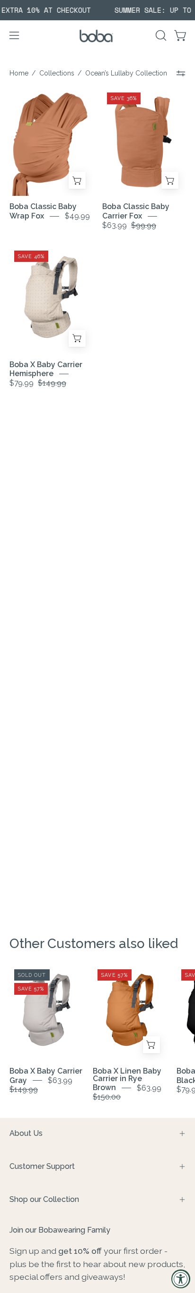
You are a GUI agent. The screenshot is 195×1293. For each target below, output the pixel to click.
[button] (160, 35)
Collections (56, 73)
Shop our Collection (44, 1199)
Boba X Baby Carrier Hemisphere (45, 369)
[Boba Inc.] (97, 35)
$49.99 (77, 215)
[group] (97, 10)
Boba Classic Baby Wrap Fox (43, 211)
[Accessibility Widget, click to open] (180, 1278)
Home (18, 73)
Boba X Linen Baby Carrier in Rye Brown (127, 1079)
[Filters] (181, 73)
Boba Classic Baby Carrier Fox (135, 211)
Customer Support (42, 1166)
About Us (26, 1133)
